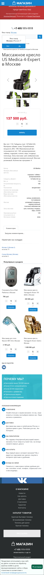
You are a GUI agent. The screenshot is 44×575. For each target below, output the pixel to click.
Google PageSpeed (33, 16)
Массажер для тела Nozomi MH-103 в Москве (11, 339)
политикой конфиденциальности (13, 572)
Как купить (22, 496)
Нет (7, 46)
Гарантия (22, 505)
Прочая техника (22, 526)
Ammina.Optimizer (10, 16)
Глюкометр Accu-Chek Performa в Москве (10, 291)
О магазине (22, 502)
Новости (22, 493)
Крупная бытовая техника (22, 517)
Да (20, 46)
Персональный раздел (22, 557)
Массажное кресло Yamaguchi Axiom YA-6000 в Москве (31, 292)
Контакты (22, 508)
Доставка (22, 499)
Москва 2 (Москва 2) (8, 247)
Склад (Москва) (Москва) (10, 254)
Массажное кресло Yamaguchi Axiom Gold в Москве (32, 340)
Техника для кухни (22, 523)
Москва (14, 32)
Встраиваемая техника (22, 520)
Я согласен (37, 567)
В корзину (11, 307)
